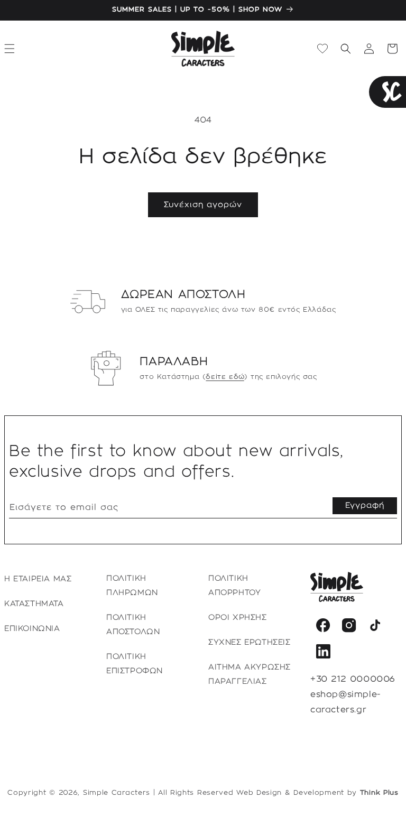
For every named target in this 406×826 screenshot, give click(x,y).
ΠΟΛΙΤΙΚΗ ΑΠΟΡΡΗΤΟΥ (234, 586)
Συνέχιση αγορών (203, 205)
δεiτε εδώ (225, 377)
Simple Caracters (116, 793)
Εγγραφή (364, 505)
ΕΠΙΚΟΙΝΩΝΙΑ (32, 629)
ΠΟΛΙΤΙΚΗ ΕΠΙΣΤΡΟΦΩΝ (134, 664)
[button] (345, 48)
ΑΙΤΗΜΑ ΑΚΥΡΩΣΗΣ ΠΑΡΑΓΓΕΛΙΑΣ (249, 674)
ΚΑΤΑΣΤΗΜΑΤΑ (34, 604)
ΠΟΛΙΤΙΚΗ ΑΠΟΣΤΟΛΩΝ (133, 625)
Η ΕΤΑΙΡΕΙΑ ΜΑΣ (37, 579)
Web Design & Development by (317, 793)
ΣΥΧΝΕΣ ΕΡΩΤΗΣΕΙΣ (249, 642)
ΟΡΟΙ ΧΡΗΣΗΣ (237, 617)
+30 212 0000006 (352, 679)
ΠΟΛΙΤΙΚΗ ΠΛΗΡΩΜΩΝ (132, 586)
